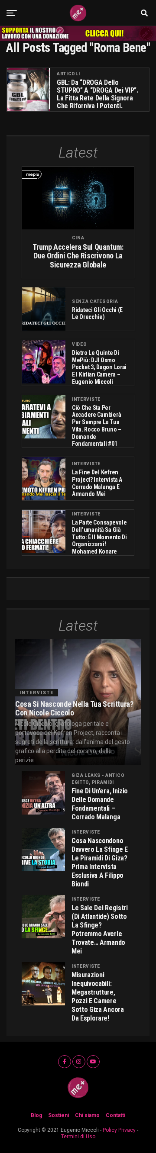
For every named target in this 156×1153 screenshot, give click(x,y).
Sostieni (58, 1115)
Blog (36, 1115)
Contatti (115, 1115)
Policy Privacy (119, 1130)
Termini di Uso (78, 1137)
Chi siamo (87, 1115)
